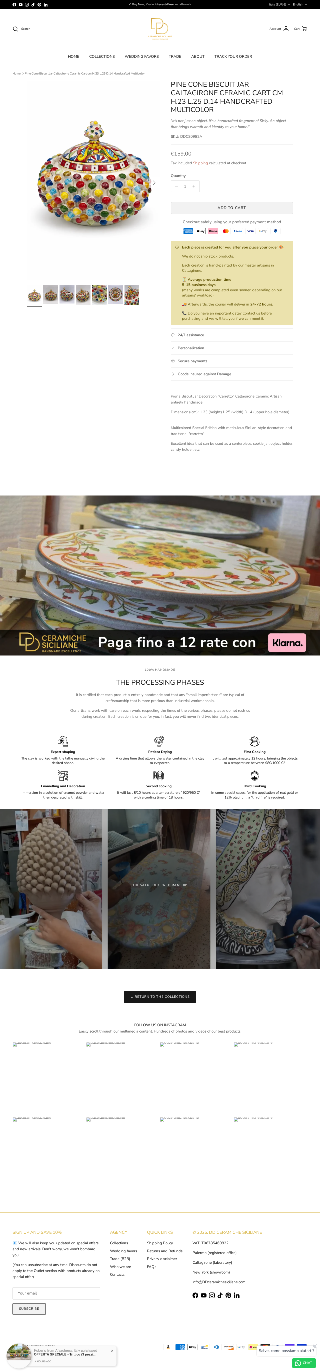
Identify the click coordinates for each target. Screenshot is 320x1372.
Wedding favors (123, 1251)
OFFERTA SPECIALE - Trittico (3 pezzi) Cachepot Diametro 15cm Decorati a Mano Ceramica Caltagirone (65, 1353)
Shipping (200, 163)
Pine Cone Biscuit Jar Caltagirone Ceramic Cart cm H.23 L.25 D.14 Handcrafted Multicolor (85, 74)
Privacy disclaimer (162, 1258)
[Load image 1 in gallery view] (93, 180)
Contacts (117, 1274)
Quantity (178, 175)
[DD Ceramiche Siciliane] (160, 29)
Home (16, 74)
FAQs (151, 1266)
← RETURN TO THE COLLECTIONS (160, 996)
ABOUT (197, 56)
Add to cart (232, 207)
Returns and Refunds (164, 1251)
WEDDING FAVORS (142, 56)
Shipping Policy (160, 1243)
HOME (73, 56)
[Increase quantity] (195, 186)
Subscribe (29, 1308)
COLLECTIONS (102, 56)
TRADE (175, 56)
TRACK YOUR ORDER (233, 56)
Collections (119, 1243)
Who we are (120, 1266)
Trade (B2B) (120, 1258)
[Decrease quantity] (175, 186)
